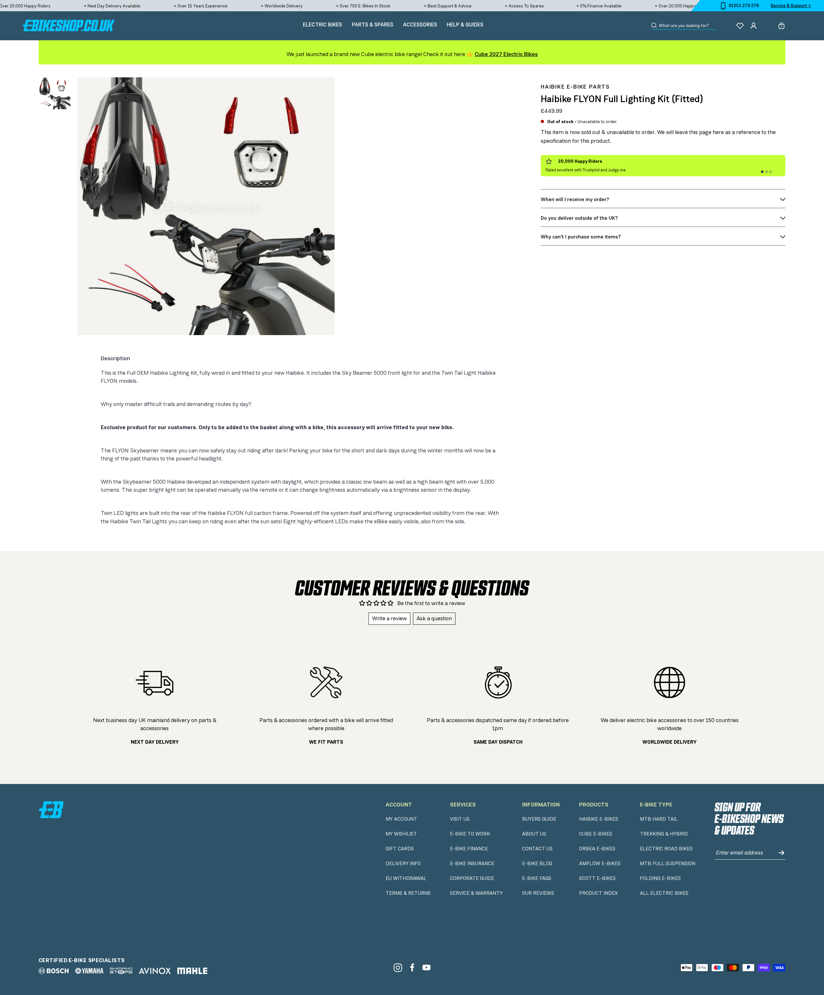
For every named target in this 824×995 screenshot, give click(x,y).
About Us (534, 834)
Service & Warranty (476, 893)
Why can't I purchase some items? (581, 236)
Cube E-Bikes (595, 834)
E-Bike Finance (469, 848)
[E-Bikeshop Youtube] (426, 967)
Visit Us (460, 819)
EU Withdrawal (406, 878)
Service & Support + (791, 5)
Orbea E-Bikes (597, 848)
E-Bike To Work (470, 834)
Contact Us (537, 848)
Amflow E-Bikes (600, 863)
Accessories (420, 24)
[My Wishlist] (740, 26)
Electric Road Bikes (666, 848)
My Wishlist (401, 834)
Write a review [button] (389, 618)
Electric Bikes (322, 24)
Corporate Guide (472, 878)
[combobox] (688, 25)
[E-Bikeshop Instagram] (397, 967)
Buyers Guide (539, 819)
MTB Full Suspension (667, 863)
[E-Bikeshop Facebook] (412, 967)
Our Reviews (538, 893)
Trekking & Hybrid (664, 834)
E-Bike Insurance (472, 863)
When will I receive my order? (575, 199)
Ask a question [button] (434, 618)
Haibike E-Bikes (598, 819)
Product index (598, 893)
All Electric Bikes (664, 893)
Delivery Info (403, 863)
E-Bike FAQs (536, 878)
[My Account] (753, 26)
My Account (401, 819)
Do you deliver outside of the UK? (579, 218)
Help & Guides (465, 24)
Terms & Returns (408, 893)
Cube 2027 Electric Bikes (506, 54)
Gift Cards (400, 848)
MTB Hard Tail (659, 819)
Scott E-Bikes (597, 878)
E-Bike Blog (537, 863)
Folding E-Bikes (660, 878)
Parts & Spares (372, 24)
